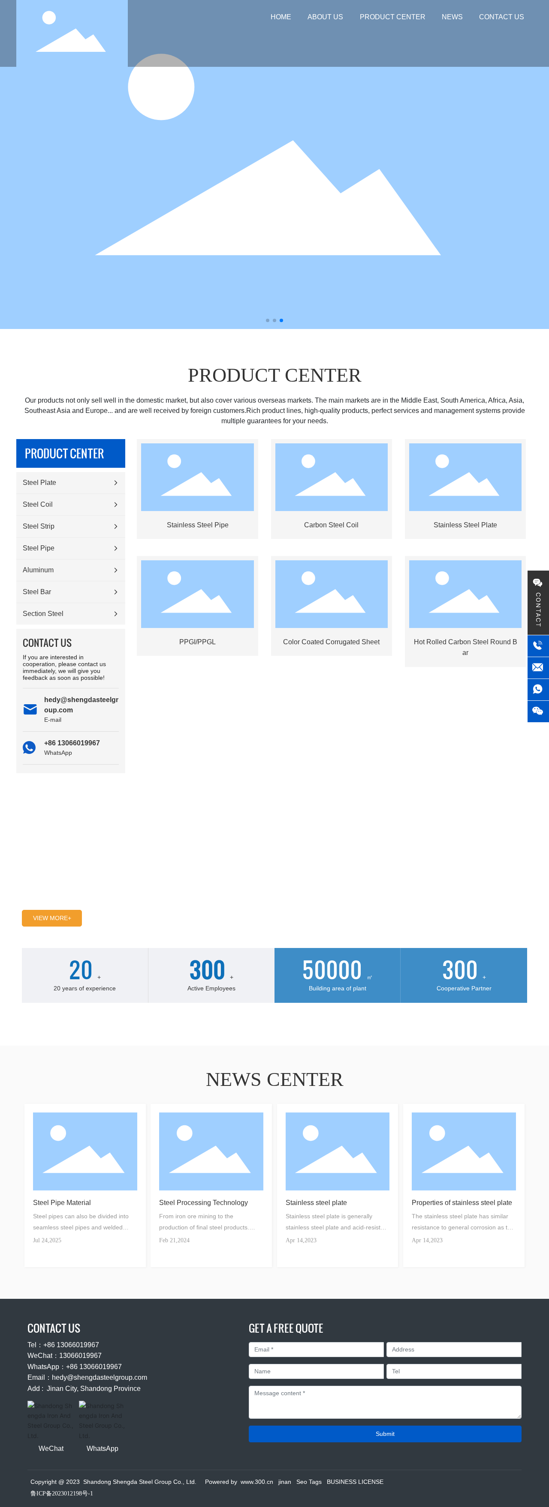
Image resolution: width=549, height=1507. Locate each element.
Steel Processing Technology (203, 1202)
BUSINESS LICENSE (355, 1481)
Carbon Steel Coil (331, 525)
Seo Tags (309, 1481)
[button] (267, 320)
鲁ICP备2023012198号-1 (61, 1493)
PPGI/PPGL (197, 642)
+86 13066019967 (72, 743)
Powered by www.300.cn (239, 1481)
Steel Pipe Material (62, 1202)
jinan (284, 1481)
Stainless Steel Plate (465, 525)
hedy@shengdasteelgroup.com (99, 1377)
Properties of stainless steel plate (462, 1202)
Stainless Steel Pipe (198, 525)
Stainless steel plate (316, 1202)
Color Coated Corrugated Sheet (331, 642)
